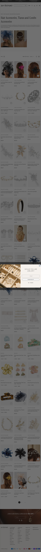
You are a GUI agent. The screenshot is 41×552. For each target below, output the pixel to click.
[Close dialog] (40, 266)
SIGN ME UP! (31, 279)
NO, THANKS (30, 282)
